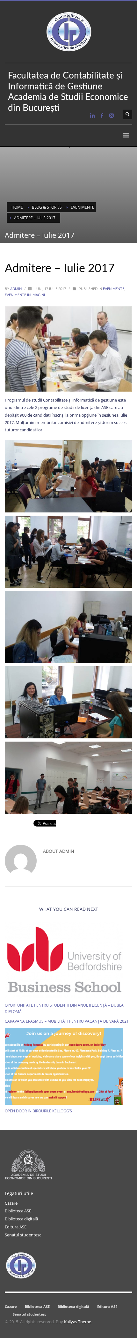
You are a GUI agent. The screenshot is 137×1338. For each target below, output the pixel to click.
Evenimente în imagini (25, 295)
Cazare (11, 1203)
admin (16, 289)
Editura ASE (15, 1227)
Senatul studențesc (23, 1235)
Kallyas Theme (77, 1322)
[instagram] (111, 115)
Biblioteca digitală (21, 1219)
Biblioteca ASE (18, 1211)
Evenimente (113, 289)
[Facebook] (102, 115)
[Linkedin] (92, 115)
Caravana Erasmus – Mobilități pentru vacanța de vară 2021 (67, 1021)
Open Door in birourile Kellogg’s (38, 1111)
